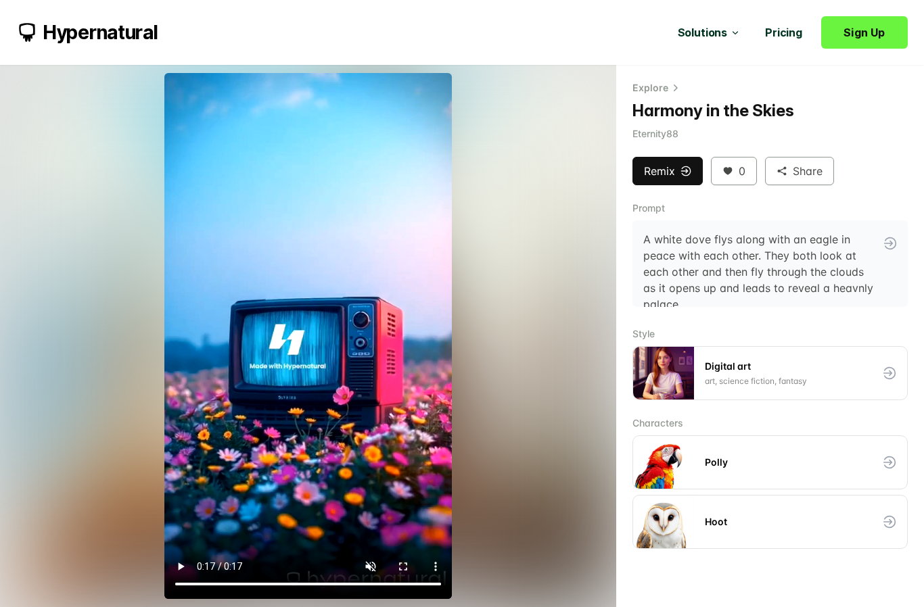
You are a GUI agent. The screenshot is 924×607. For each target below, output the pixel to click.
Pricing (783, 32)
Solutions (703, 32)
